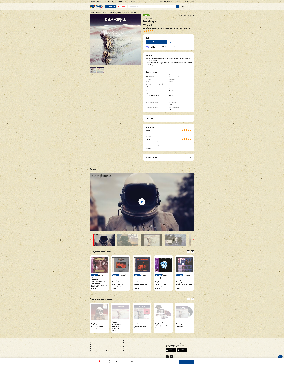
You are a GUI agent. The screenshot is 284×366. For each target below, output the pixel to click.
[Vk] (171, 356)
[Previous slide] (92, 40)
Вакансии (92, 353)
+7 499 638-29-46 (165, 1)
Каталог (112, 6)
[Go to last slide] (90, 239)
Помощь (132, 1)
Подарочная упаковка (110, 353)
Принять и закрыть (187, 362)
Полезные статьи (127, 350)
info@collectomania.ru (184, 343)
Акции (123, 6)
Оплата (120, 1)
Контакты (126, 1)
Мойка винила (108, 350)
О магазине (93, 355)
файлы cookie (103, 361)
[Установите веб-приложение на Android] (182, 350)
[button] (104, 240)
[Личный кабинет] (183, 6)
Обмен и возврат (109, 346)
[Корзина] (193, 6)
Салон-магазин (106, 1)
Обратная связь (127, 353)
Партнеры (93, 348)
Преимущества (94, 346)
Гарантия (106, 348)
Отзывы (92, 350)
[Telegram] (167, 356)
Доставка (114, 1)
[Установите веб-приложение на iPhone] (171, 350)
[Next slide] (138, 40)
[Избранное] (188, 6)
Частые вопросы (127, 348)
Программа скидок (95, 1)
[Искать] (177, 6)
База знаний (126, 344)
